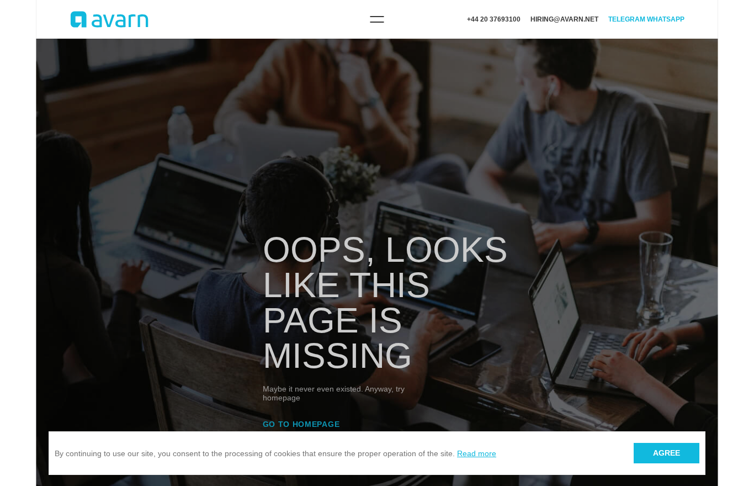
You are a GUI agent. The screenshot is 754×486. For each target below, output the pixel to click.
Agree (666, 452)
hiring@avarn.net (564, 19)
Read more (476, 453)
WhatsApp (665, 19)
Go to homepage (301, 424)
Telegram (626, 19)
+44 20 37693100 (494, 19)
